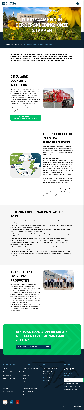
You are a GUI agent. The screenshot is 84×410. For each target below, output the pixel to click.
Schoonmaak (26, 382)
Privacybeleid (19, 407)
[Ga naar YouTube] (73, 368)
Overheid (25, 372)
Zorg (24, 395)
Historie (5, 369)
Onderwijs (26, 375)
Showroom (6, 385)
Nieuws (8, 44)
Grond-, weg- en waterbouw (31, 369)
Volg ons (67, 365)
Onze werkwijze (7, 392)
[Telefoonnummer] (77, 3)
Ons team (5, 388)
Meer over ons (9, 365)
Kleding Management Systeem (9, 380)
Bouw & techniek (28, 392)
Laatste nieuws (17, 44)
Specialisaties (29, 365)
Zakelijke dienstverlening (30, 388)
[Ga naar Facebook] (67, 368)
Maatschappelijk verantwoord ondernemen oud (11, 373)
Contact (46, 365)
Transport (25, 385)
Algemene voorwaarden (8, 407)
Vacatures (5, 395)
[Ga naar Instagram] (70, 368)
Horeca (25, 379)
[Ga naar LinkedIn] (64, 368)
